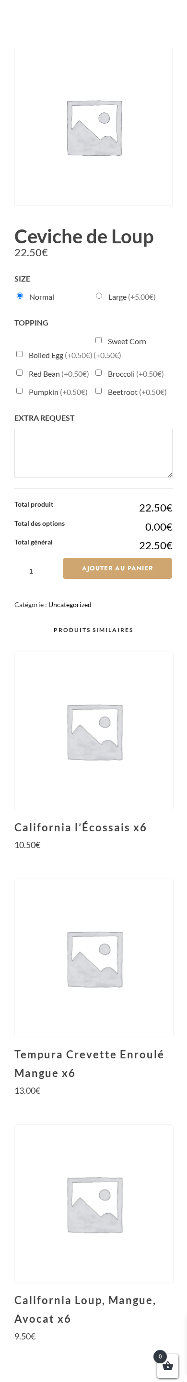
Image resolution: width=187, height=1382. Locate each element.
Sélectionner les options (93, 862)
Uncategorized (70, 604)
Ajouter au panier (117, 568)
